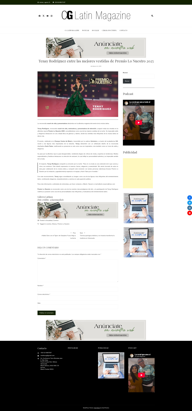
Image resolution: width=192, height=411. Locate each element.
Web (39, 303)
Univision (94, 141)
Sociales (95, 30)
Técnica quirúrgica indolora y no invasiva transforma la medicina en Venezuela (97, 235)
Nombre (41, 285)
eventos (48, 224)
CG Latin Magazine (72, 30)
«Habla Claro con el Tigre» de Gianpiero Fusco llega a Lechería (58, 235)
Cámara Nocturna (109, 30)
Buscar (125, 72)
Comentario (42, 258)
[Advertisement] (138, 173)
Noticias (85, 30)
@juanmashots (57, 199)
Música (54, 224)
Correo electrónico (44, 294)
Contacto (123, 30)
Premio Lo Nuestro (63, 224)
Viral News (97, 408)
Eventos (55, 220)
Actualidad (49, 220)
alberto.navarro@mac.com (106, 184)
